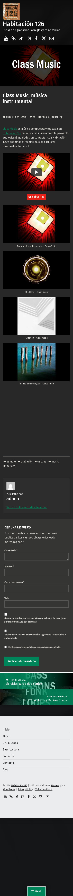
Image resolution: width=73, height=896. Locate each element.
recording (56, 116)
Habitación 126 (23, 24)
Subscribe (38, 196)
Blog (5, 769)
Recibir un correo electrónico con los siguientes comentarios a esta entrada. (35, 636)
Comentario (10, 550)
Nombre (9, 566)
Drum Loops (10, 743)
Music (6, 736)
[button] (36, 228)
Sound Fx (8, 756)
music (45, 116)
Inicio (6, 729)
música (10, 466)
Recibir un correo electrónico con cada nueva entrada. (34, 647)
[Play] (36, 172)
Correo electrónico (14, 582)
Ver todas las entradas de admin (26, 507)
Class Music (10, 128)
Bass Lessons (11, 749)
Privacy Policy (25, 789)
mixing (42, 461)
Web (6, 598)
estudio (11, 461)
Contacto (8, 762)
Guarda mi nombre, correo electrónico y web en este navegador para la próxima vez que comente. (35, 620)
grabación (27, 461)
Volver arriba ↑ (43, 789)
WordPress (9, 789)
